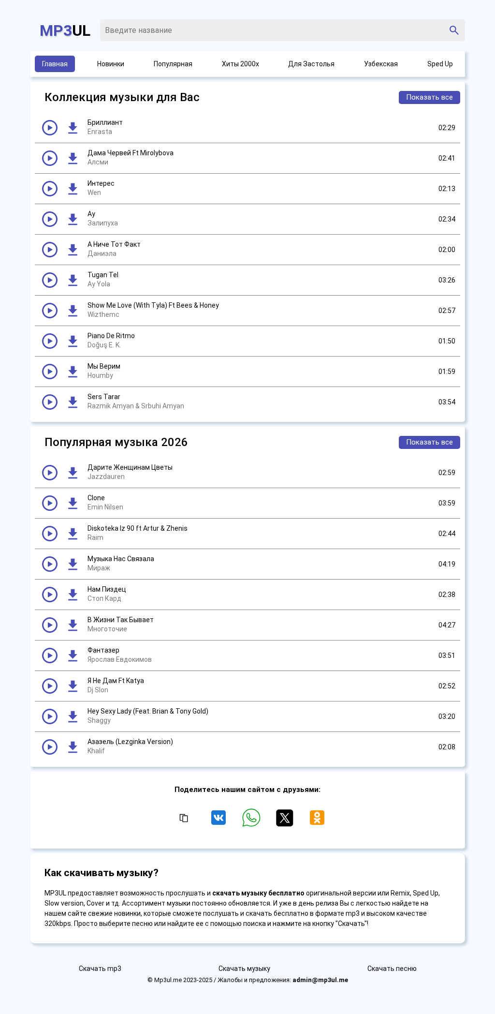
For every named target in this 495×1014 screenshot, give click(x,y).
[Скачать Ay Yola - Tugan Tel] (72, 280)
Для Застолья (311, 64)
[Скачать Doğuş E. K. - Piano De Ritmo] (72, 341)
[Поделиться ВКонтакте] (220, 822)
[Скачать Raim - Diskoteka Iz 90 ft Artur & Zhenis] (72, 533)
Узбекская (381, 64)
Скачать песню (392, 968)
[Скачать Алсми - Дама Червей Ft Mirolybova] (72, 158)
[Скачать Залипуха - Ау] (72, 219)
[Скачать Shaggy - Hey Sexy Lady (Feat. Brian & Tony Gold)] (72, 716)
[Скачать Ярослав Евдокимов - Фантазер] (72, 655)
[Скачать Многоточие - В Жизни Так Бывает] (72, 625)
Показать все (429, 97)
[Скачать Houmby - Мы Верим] (72, 371)
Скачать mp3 (100, 968)
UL (65, 30)
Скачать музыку (244, 968)
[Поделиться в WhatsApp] (253, 822)
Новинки (110, 64)
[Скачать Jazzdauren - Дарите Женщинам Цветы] (72, 472)
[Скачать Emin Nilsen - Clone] (72, 503)
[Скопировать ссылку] (183, 818)
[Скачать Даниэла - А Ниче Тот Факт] (72, 249)
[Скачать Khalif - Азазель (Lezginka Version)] (72, 747)
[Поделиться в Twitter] (286, 822)
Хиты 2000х (240, 64)
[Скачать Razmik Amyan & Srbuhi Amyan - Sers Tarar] (72, 402)
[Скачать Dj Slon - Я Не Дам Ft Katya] (72, 686)
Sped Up (440, 64)
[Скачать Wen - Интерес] (72, 188)
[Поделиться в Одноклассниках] (317, 822)
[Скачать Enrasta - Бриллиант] (72, 127)
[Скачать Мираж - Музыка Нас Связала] (72, 564)
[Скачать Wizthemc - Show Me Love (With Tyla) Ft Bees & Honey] (72, 310)
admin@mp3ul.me (320, 980)
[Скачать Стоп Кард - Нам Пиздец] (72, 594)
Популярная (173, 64)
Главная (55, 64)
